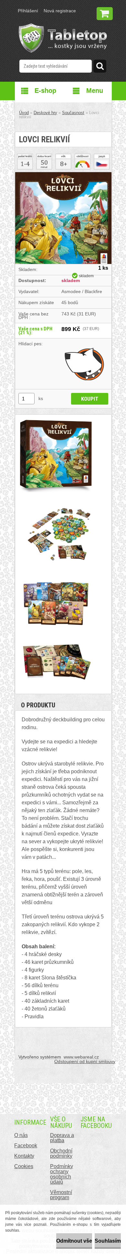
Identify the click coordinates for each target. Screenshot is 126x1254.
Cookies (23, 1166)
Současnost (73, 112)
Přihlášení (28, 10)
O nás (21, 1135)
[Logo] (62, 38)
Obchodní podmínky (61, 1153)
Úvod (24, 112)
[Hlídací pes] (84, 363)
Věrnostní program (61, 1194)
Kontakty (24, 1156)
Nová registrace (60, 10)
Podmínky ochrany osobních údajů (61, 1174)
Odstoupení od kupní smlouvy (84, 1061)
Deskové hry (45, 112)
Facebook (25, 1145)
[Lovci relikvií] (63, 174)
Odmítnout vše (74, 1241)
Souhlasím (108, 1241)
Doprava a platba (62, 1137)
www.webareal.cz (81, 1056)
